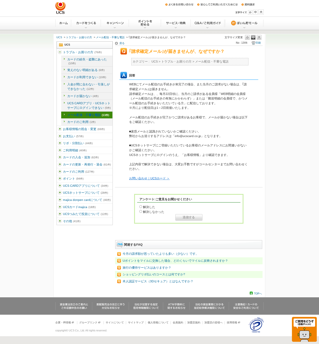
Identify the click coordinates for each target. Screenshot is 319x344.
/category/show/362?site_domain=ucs (60, 143)
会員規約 (178, 322)
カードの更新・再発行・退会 (87, 164)
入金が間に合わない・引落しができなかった (88, 87)
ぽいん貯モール (244, 23)
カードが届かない (83, 96)
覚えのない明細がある (86, 70)
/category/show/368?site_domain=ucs (60, 186)
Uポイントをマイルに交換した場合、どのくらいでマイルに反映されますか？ (175, 260)
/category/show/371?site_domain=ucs (60, 221)
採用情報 (232, 322)
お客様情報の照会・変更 (84, 129)
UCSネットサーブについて (85, 192)
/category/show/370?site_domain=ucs (60, 200)
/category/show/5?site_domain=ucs (60, 52)
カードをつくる (86, 23)
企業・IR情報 (63, 322)
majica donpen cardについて (87, 200)
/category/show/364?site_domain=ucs (60, 157)
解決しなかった (153, 211)
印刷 (258, 42)
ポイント (73, 178)
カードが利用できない (86, 77)
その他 (72, 221)
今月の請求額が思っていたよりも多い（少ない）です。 (161, 253)
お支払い (73, 136)
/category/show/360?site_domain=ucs (60, 129)
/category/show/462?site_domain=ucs (60, 207)
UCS (59, 37)
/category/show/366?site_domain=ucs (60, 171)
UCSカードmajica (79, 207)
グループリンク (88, 322)
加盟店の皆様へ (213, 322)
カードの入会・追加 (81, 157)
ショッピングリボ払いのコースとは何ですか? (154, 274)
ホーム (63, 23)
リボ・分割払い (78, 143)
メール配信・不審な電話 (110, 37)
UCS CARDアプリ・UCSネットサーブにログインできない (89, 105)
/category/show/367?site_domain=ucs (60, 178)
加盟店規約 (193, 322)
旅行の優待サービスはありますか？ (147, 267)
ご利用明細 (75, 150)
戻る (122, 43)
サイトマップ (136, 322)
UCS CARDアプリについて (85, 185)
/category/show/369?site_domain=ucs (60, 192)
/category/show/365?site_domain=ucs (60, 164)
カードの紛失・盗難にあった (87, 61)
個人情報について (158, 322)
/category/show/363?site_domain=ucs (60, 150)
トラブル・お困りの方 (79, 37)
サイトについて (115, 322)
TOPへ (258, 293)
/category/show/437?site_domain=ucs (60, 214)
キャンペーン (115, 23)
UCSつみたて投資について (85, 214)
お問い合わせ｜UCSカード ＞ (149, 178)
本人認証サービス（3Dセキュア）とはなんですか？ (158, 281)
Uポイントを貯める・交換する (145, 23)
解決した (149, 207)
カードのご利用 (81, 122)
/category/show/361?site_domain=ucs (60, 136)
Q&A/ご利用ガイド (208, 23)
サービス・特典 (176, 23)
